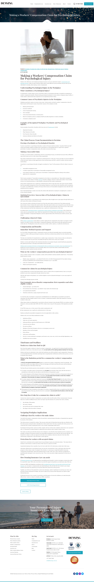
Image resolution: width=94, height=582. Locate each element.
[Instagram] (80, 573)
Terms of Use (27, 573)
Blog (33, 548)
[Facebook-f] (74, 573)
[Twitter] (82, 573)
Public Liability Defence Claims (16, 550)
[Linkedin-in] (77, 573)
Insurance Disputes (14, 552)
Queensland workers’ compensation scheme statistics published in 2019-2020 (45, 210)
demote (40, 179)
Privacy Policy (34, 573)
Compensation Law (38, 3)
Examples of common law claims (32, 69)
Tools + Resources (57, 3)
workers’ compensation (28, 220)
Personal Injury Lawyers (15, 538)
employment (51, 127)
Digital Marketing (42, 573)
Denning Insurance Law (27, 460)
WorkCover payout (59, 69)
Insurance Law (48, 3)
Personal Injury (51, 69)
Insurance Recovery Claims (15, 554)
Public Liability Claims (14, 542)
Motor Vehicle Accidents (15, 540)
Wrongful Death (13, 546)
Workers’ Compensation (15, 544)
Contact (69, 3)
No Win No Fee (43, 69)
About (64, 3)
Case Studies (34, 546)
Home (31, 3)
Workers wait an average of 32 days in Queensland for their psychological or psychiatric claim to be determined (45, 246)
